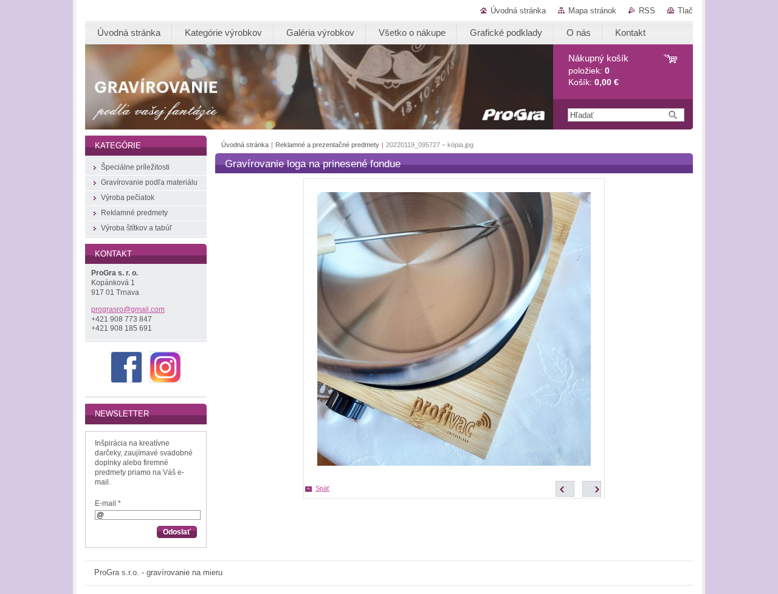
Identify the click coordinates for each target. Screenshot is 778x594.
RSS (647, 10)
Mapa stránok (592, 10)
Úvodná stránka (518, 10)
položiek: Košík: (598, 70)
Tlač (685, 10)
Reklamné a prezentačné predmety (327, 144)
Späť (322, 488)
